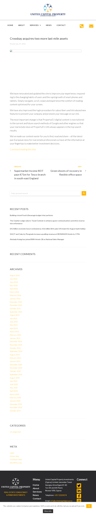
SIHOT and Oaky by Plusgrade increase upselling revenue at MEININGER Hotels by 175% (45, 234)
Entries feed (14, 456)
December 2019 (16, 404)
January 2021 (15, 361)
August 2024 (15, 355)
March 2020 (14, 394)
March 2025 (14, 331)
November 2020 (16, 368)
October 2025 (15, 308)
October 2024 (15, 348)
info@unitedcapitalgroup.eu (61, 501)
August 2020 (15, 378)
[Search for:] (45, 193)
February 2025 (15, 335)
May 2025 (14, 325)
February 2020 (15, 397)
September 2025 (16, 312)
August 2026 (15, 275)
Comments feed (16, 459)
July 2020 (13, 381)
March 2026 (14, 292)
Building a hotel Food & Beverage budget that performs (31, 215)
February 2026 (15, 295)
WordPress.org (16, 463)
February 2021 (15, 358)
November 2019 (16, 407)
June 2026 (14, 282)
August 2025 (15, 315)
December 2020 (16, 365)
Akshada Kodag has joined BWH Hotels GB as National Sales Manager (37, 239)
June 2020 (14, 384)
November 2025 (16, 305)
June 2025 (14, 322)
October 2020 (15, 371)
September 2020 (16, 374)
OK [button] (89, 506)
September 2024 (16, 351)
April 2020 (14, 391)
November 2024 (16, 345)
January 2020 (15, 401)
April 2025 (14, 328)
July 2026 (13, 279)
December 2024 (16, 341)
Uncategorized (15, 432)
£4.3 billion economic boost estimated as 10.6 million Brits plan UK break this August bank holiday (48, 229)
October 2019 (15, 411)
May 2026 (14, 285)
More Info (48, 511)
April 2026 (14, 289)
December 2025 (16, 302)
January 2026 (15, 299)
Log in (12, 453)
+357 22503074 (60, 495)
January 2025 (15, 338)
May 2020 (14, 388)
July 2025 (13, 318)
